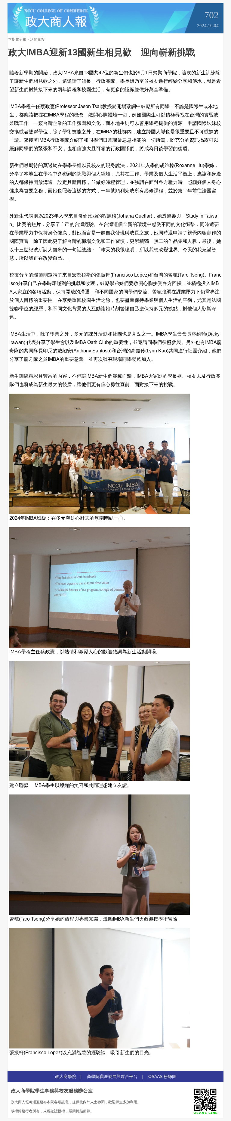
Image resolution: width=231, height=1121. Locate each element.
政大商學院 (65, 1076)
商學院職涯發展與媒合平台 (112, 1076)
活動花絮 (37, 39)
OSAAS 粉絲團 (162, 1076)
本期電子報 (17, 39)
